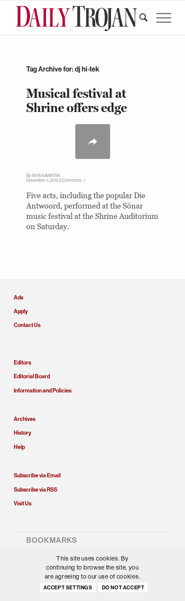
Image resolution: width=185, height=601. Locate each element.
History (22, 433)
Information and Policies (42, 390)
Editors (22, 362)
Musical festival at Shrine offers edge (76, 100)
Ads (18, 297)
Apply (21, 311)
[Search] (139, 17)
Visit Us (22, 503)
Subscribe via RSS (35, 489)
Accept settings (67, 588)
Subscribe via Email (37, 475)
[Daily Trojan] (76, 17)
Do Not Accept (123, 588)
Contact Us (27, 325)
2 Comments (70, 180)
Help (19, 447)
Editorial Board (32, 376)
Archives (24, 419)
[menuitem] (139, 17)
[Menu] (159, 17)
